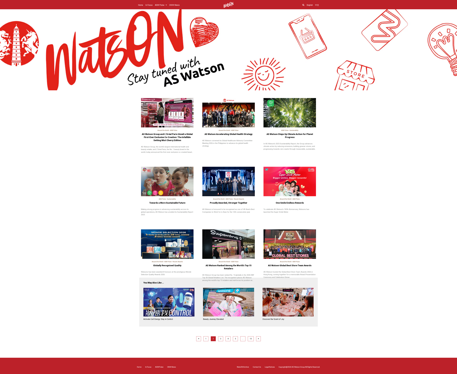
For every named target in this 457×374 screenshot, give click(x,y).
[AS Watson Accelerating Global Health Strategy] (228, 113)
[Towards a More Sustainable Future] (167, 182)
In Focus (148, 367)
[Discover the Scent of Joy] (288, 302)
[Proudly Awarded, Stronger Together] (228, 182)
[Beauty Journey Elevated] (228, 302)
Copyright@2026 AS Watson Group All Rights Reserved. (299, 367)
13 (251, 339)
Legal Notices (270, 367)
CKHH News (171, 367)
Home (139, 367)
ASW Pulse (173, 130)
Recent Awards (239, 199)
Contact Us (257, 367)
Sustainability (294, 130)
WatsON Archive (243, 367)
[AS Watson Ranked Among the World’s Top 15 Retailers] (228, 244)
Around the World (163, 130)
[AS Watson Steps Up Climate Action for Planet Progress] (289, 113)
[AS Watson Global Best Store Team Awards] (289, 244)
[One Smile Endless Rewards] (289, 182)
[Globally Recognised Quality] (167, 244)
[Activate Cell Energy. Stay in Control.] (168, 302)
